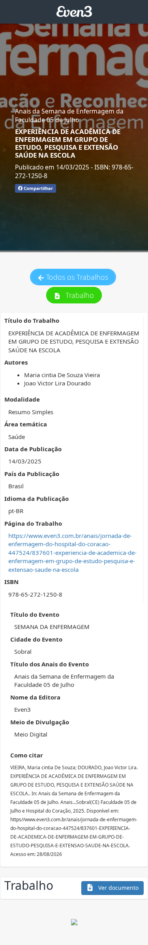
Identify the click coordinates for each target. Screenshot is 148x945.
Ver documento (118, 887)
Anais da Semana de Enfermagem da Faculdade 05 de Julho (69, 115)
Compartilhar (37, 188)
